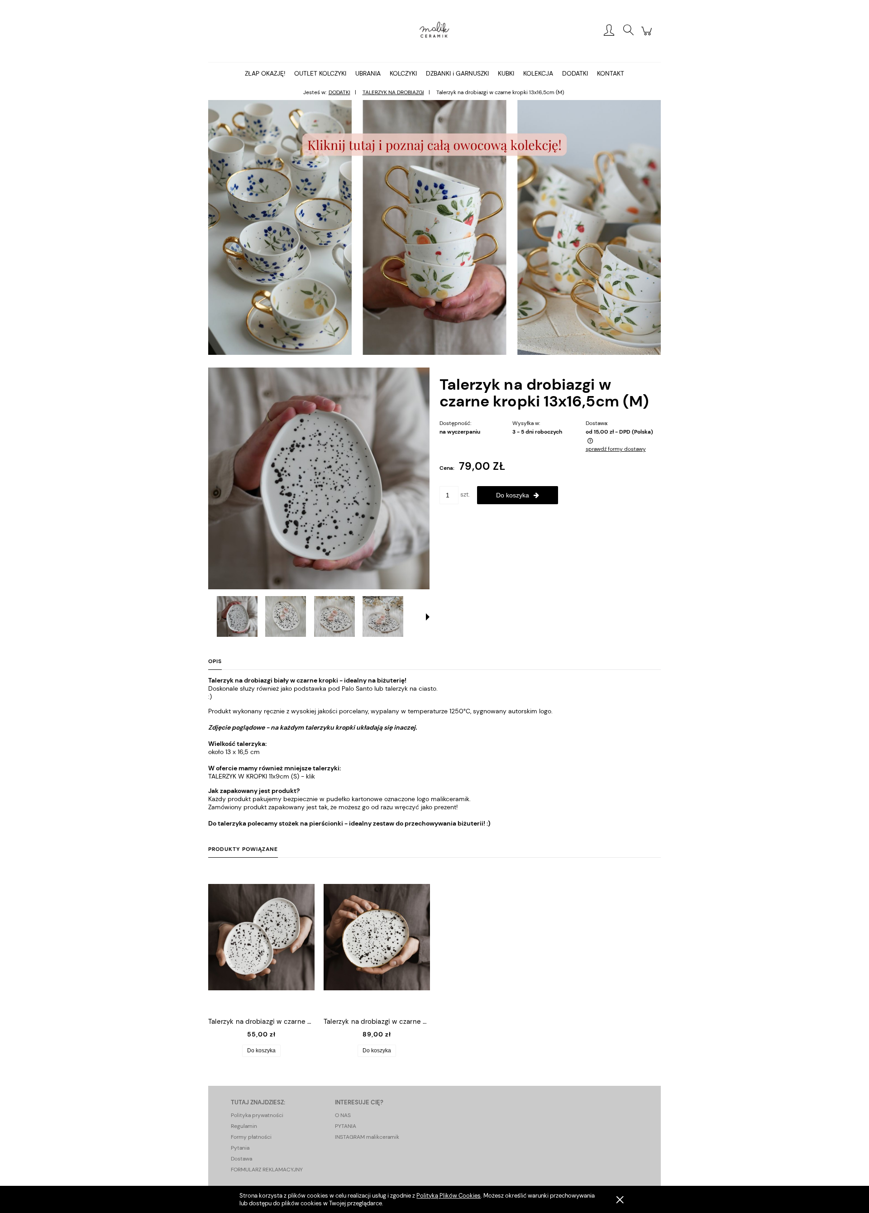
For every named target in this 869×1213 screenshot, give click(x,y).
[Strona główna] (434, 31)
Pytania (240, 1147)
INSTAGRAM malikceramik (367, 1137)
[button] (428, 617)
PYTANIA (345, 1126)
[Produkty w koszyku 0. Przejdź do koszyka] (648, 36)
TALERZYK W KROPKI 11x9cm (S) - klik (261, 776)
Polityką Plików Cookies (448, 1195)
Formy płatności (251, 1137)
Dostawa (241, 1158)
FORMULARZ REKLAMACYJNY (267, 1169)
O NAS (343, 1115)
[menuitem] (265, 73)
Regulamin (244, 1126)
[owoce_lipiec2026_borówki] (434, 227)
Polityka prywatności (257, 1115)
